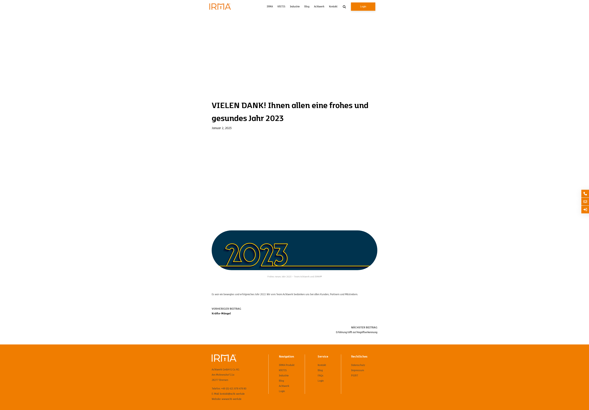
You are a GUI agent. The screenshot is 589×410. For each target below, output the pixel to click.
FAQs (320, 375)
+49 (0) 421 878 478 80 (233, 388)
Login (363, 6)
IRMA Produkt (286, 365)
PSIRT (354, 375)
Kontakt (333, 6)
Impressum (357, 370)
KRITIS (281, 6)
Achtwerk (319, 6)
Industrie (295, 6)
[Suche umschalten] (344, 7)
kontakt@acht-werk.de (232, 394)
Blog (306, 6)
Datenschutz (358, 365)
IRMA (270, 6)
